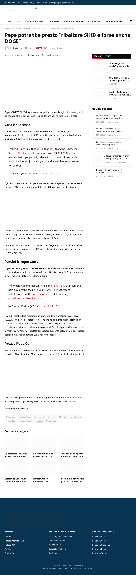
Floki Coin (63, 417)
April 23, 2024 (51, 173)
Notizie (27, 28)
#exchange (39, 294)
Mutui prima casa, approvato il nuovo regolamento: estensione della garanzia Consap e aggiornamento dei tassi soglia (109, 119)
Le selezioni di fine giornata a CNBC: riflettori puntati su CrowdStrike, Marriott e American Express (110, 146)
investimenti (76, 417)
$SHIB (53, 148)
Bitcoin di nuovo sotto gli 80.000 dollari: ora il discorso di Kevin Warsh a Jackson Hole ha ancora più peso (72, 480)
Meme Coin (11, 421)
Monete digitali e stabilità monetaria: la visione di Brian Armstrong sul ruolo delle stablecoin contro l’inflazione (119, 65)
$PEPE (40, 148)
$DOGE (12, 153)
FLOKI (63, 234)
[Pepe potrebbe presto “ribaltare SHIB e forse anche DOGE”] (45, 80)
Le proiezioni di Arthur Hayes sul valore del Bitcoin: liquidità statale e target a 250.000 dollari (16, 455)
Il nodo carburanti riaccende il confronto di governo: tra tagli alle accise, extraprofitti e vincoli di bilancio (110, 174)
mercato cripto (25, 421)
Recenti (106, 56)
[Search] (127, 21)
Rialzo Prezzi (51, 421)
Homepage (9, 28)
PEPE (22, 112)
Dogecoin (52, 417)
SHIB (27, 138)
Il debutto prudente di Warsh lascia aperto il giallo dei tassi (116, 157)
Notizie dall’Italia (35, 21)
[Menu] (131, 21)
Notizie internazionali (73, 21)
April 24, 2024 (52, 306)
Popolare (97, 56)
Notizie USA (53, 21)
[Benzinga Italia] (68, 11)
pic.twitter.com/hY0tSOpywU (24, 298)
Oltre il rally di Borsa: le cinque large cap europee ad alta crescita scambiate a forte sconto (49, 3)
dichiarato (38, 245)
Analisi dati (10, 417)
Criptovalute (94, 21)
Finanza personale (113, 21)
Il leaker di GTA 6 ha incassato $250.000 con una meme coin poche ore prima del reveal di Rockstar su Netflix (45, 455)
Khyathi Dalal (17, 48)
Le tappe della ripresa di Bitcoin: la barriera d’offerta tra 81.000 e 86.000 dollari (71, 455)
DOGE (56, 138)
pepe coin (39, 421)
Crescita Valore (24, 417)
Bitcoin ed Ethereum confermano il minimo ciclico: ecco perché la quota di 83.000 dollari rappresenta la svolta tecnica (16, 480)
